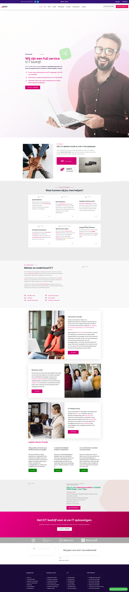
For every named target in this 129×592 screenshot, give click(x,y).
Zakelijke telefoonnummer (94, 577)
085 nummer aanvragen (94, 581)
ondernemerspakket (84, 487)
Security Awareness (72, 588)
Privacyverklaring (31, 579)
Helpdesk (124, 1)
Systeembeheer (71, 577)
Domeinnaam (76, 6)
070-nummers (86, 327)
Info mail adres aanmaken (53, 584)
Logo (69, 492)
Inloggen (118, 1)
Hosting (68, 6)
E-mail (54, 6)
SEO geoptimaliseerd (44, 284)
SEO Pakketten (30, 588)
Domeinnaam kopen (53, 295)
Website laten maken (32, 300)
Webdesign (61, 6)
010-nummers (71, 327)
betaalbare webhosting (37, 378)
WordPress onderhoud (53, 300)
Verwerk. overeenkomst (32, 583)
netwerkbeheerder (62, 204)
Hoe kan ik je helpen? (119, 589)
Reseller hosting (50, 588)
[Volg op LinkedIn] (38, 2)
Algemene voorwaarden (32, 581)
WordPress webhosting (52, 586)
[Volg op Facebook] (35, 2)
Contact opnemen (32, 87)
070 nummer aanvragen (94, 579)
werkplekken (86, 423)
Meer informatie (73, 507)
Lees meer (73, 352)
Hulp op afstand (109, 6)
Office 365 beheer (89, 415)
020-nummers (93, 325)
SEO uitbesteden (30, 586)
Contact (84, 6)
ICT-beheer (79, 413)
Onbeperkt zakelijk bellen (85, 203)
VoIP (49, 6)
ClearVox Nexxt (81, 332)
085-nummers (79, 327)
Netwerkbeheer (71, 579)
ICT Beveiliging (71, 583)
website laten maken (65, 152)
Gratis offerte (121, 6)
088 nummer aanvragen (94, 584)
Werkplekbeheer (71, 581)
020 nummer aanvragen (94, 583)
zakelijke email (35, 382)
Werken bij (29, 584)
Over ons (29, 577)
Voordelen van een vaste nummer (96, 586)
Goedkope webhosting (52, 581)
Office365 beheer (71, 586)
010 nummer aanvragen (94, 588)
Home (40, 6)
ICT (45, 6)
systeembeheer (47, 203)
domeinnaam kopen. (37, 237)
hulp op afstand (92, 419)
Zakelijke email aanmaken (87, 227)
